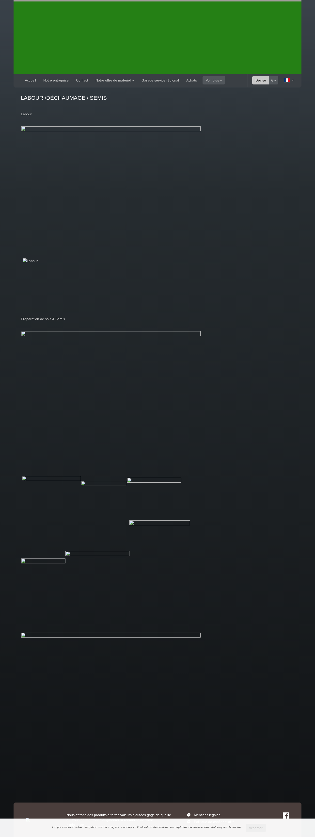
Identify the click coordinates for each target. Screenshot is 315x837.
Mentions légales (207, 815)
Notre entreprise (56, 80)
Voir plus (213, 80)
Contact (82, 80)
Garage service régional (160, 80)
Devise (260, 80)
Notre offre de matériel (113, 80)
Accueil (30, 80)
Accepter (256, 828)
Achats (191, 80)
